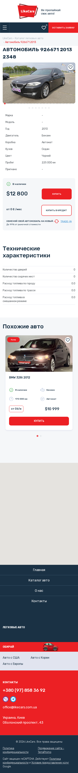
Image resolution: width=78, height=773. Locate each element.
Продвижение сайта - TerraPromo (51, 750)
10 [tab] (34, 103)
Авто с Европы (13, 664)
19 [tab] (63, 103)
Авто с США (11, 657)
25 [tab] (36, 108)
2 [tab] (8, 103)
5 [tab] (18, 103)
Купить (56, 194)
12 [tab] (41, 103)
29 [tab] (49, 108)
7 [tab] (24, 103)
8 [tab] (27, 103)
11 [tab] (37, 103)
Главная (39, 570)
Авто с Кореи (40, 657)
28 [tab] (45, 108)
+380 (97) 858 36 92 (24, 690)
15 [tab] (50, 103)
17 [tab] (57, 103)
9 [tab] (31, 103)
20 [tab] (67, 103)
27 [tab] (42, 108)
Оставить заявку (63, 27)
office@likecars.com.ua (20, 707)
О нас (39, 591)
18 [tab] (60, 103)
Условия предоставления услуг (50, 762)
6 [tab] (21, 103)
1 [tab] (5, 103)
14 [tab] (47, 103)
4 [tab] (14, 103)
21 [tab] (70, 103)
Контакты (39, 601)
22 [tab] (73, 103)
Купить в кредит (56, 210)
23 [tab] (29, 108)
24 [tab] (32, 108)
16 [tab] (54, 103)
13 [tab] (44, 103)
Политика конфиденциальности (15, 750)
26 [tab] (39, 108)
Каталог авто (39, 580)
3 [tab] (11, 103)
